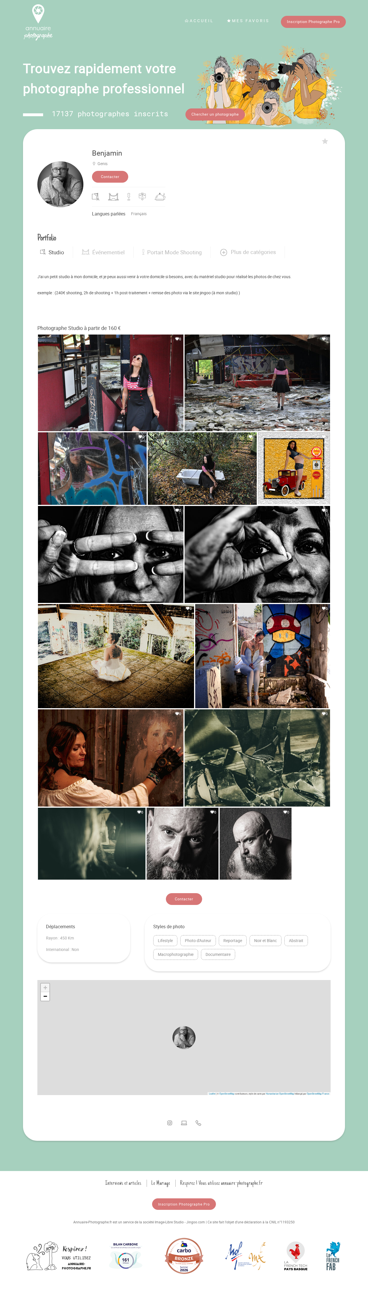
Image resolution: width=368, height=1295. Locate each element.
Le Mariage (160, 1183)
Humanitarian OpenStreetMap (280, 1093)
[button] (247, 252)
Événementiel (108, 252)
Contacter (110, 176)
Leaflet (212, 1093)
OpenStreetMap (226, 1093)
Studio (56, 252)
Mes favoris (250, 20)
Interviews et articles (123, 1183)
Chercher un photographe (215, 114)
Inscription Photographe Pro (313, 21)
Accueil (202, 20)
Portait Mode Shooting (174, 252)
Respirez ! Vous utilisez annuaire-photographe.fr (221, 1183)
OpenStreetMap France (318, 1093)
